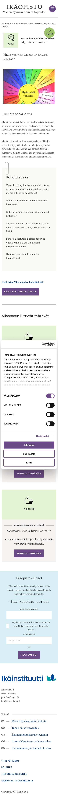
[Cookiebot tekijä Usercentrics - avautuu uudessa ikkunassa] (42, 344)
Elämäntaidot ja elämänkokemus (31, 748)
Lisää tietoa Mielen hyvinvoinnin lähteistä (22, 282)
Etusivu (6, 23)
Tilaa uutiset (29, 654)
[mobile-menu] (52, 8)
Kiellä (29, 462)
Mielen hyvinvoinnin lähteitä (27, 23)
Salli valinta (29, 454)
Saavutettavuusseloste (17, 780)
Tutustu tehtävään (29, 473)
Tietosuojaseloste (14, 773)
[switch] (50, 405)
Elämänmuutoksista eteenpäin (30, 734)
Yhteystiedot (10, 760)
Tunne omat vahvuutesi (26, 728)
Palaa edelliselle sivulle (20, 291)
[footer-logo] (29, 677)
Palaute (6, 767)
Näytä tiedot (42, 436)
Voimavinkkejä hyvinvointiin (29, 530)
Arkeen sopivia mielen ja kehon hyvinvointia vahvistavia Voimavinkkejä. (29, 541)
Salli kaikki (29, 445)
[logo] (24, 9)
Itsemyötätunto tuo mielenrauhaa (31, 741)
